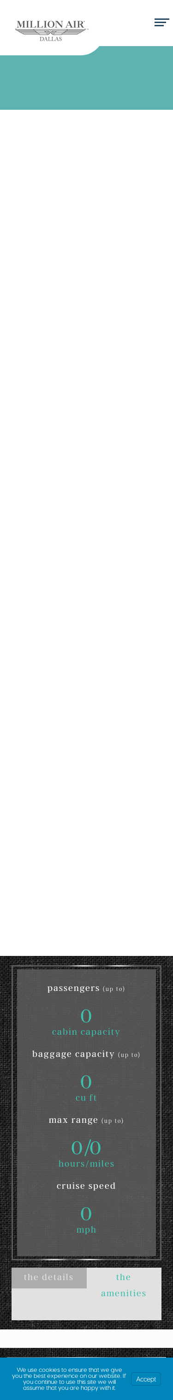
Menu (160, 23)
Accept (146, 1379)
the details (49, 1279)
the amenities (124, 1286)
